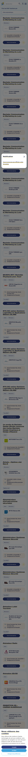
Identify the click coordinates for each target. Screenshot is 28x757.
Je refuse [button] (14, 750)
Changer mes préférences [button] (14, 753)
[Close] (24, 157)
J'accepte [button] (14, 747)
